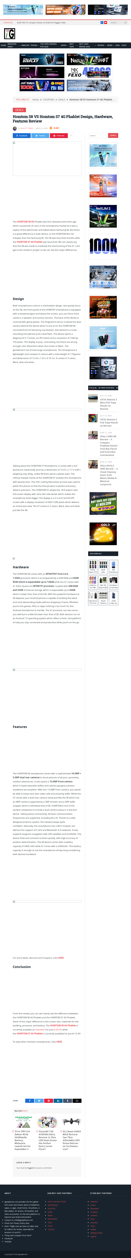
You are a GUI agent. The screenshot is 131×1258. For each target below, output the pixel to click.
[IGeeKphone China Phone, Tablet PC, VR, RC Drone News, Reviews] (9, 34)
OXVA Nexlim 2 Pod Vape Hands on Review (109, 422)
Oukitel (93, 1229)
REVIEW (101, 45)
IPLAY (50, 1226)
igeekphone (23, 1254)
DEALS (19, 110)
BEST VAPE (71, 45)
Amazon (25, 45)
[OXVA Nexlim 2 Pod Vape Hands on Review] (93, 418)
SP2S (50, 1222)
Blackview (94, 1208)
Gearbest (40, 1029)
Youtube (7, 1241)
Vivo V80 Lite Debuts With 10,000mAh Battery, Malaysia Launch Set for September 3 (23, 1140)
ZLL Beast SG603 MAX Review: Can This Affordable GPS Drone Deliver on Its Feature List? (72, 1140)
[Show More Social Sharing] (71, 135)
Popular (93, 388)
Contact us (8, 1220)
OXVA (50, 1212)
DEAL (118, 45)
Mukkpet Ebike (96, 1233)
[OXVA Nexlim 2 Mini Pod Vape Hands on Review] (93, 398)
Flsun (92, 1219)
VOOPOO (52, 1208)
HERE (59, 1041)
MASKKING (52, 1219)
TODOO (51, 1229)
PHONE (34, 45)
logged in (31, 1168)
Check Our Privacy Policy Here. (17, 1223)
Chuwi (92, 1205)
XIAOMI (119, 388)
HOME (3, 45)
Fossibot (94, 1212)
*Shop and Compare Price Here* (18, 1235)
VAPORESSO (53, 1205)
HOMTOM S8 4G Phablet (63, 1025)
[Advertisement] (47, 198)
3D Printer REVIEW (106, 388)
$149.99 (57, 1029)
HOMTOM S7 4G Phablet (29, 241)
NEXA (50, 1215)
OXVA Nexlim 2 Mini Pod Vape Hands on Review (108, 404)
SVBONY (94, 1201)
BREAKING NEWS (12, 45)
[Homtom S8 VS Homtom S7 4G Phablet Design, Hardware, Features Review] (47, 158)
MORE (109, 45)
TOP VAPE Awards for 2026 (48, 45)
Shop (124, 45)
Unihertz (93, 1215)
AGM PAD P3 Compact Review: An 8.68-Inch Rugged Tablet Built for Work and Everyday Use (42, 22)
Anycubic (94, 1222)
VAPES (63, 45)
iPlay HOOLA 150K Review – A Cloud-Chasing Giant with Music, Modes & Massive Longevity (109, 475)
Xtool (92, 1226)
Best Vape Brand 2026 (84, 45)
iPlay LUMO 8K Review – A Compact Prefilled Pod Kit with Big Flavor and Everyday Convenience (109, 445)
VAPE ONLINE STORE (57, 1201)
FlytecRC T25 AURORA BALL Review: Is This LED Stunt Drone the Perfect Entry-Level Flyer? (48, 1140)
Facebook (8, 1238)
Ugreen (93, 1236)
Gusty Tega (27, 128)
